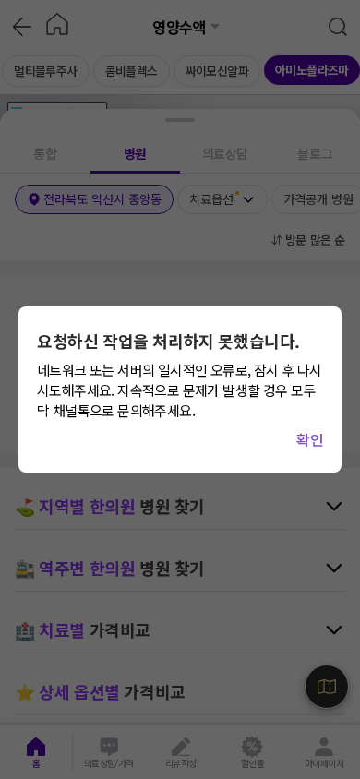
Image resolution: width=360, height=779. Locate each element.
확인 (309, 439)
